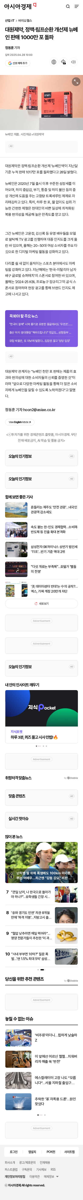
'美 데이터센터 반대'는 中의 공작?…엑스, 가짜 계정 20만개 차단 (54, 588)
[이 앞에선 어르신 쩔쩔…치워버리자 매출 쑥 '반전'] (18, 1066)
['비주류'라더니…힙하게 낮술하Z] (18, 1045)
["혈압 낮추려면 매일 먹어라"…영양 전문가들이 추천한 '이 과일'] (66, 943)
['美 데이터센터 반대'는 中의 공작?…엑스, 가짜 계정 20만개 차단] (16, 595)
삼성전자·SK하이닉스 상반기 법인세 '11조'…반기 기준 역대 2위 (54, 549)
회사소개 (10, 1162)
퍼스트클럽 (11, 1169)
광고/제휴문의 (27, 1162)
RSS (53, 1169)
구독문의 (27, 1169)
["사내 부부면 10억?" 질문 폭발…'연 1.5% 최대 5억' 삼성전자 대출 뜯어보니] (66, 963)
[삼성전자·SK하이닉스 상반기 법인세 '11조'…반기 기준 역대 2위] (16, 556)
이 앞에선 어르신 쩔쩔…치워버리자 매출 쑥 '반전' (56, 1059)
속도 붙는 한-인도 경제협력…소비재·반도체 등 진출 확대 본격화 (54, 529)
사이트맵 (69, 1152)
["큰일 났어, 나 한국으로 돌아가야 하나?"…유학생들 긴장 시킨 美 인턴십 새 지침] (66, 901)
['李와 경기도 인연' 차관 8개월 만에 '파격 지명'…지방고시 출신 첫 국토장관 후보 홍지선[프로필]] (66, 922)
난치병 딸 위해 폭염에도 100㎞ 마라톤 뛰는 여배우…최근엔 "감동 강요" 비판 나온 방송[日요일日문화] (44, 878)
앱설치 (32, 1152)
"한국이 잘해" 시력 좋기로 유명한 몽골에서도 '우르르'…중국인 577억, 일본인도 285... (41, 324)
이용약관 (34, 1176)
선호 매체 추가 (20, 63)
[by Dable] (71, 981)
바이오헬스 (25, 20)
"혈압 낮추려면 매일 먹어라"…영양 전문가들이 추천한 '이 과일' (30, 938)
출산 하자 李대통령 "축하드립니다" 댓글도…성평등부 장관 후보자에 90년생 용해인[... (41, 332)
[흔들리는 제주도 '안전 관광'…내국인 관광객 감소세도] (16, 516)
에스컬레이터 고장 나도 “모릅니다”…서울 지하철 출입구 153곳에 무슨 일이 (55, 1081)
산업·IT (10, 20)
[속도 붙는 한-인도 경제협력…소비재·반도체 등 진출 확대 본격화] (16, 536)
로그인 (13, 1152)
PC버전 (51, 1152)
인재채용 (45, 1162)
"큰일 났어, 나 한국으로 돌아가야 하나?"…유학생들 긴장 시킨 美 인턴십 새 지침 (31, 897)
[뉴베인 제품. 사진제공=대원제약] (41, 102)
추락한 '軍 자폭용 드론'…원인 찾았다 (55, 1101)
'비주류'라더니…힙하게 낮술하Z (56, 1037)
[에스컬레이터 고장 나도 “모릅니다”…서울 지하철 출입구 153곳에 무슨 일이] (18, 1088)
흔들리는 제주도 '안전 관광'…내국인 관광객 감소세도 (54, 509)
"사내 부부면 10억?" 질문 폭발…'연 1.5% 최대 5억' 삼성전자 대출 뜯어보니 (30, 959)
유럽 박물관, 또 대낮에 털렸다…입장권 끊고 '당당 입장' (39, 340)
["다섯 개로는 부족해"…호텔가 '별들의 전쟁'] (16, 576)
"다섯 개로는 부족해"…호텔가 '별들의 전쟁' (53, 569)
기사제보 (41, 1169)
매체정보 (49, 1176)
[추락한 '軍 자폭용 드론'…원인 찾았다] (18, 1109)
